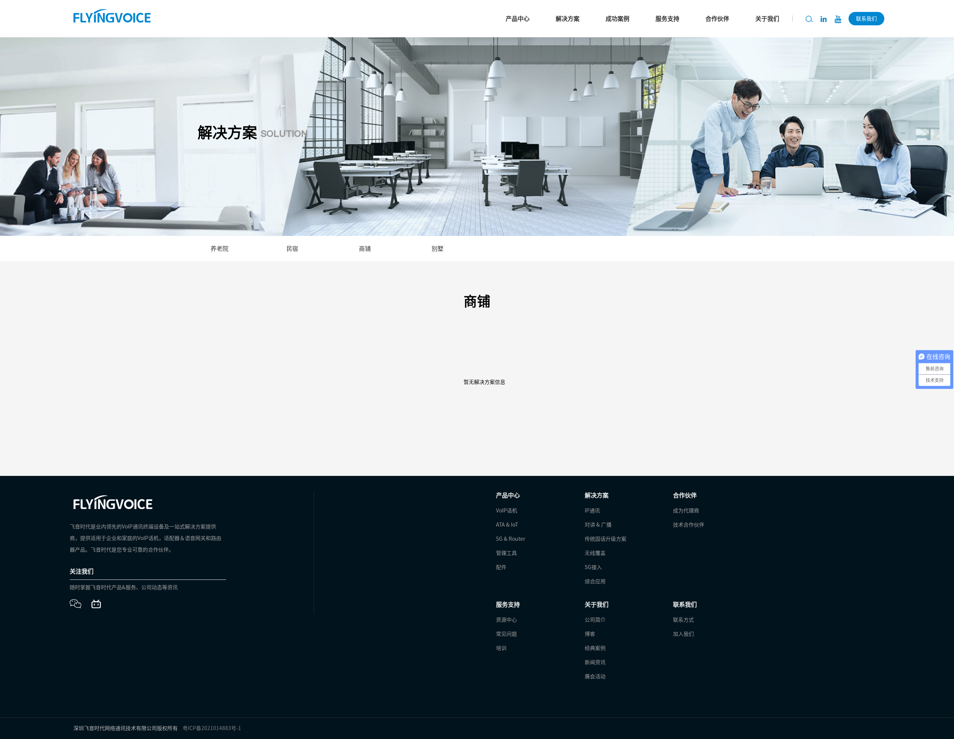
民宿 (292, 249)
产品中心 (518, 19)
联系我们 (866, 18)
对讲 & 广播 (598, 524)
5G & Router (510, 538)
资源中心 (506, 619)
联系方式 (683, 619)
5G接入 (593, 567)
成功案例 (617, 19)
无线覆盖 (595, 553)
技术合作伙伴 (688, 524)
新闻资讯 (595, 662)
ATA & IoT (507, 524)
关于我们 (767, 19)
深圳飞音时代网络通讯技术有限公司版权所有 (125, 728)
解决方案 (567, 19)
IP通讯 (592, 510)
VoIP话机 (506, 510)
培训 (501, 648)
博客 (590, 634)
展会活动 (595, 676)
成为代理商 (686, 510)
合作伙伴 (717, 19)
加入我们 (683, 634)
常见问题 (506, 634)
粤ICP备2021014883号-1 (212, 728)
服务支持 (667, 19)
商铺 (365, 249)
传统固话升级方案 (605, 538)
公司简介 (595, 619)
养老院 (219, 249)
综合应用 (595, 581)
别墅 (437, 249)
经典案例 (595, 648)
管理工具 (506, 553)
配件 (501, 567)
